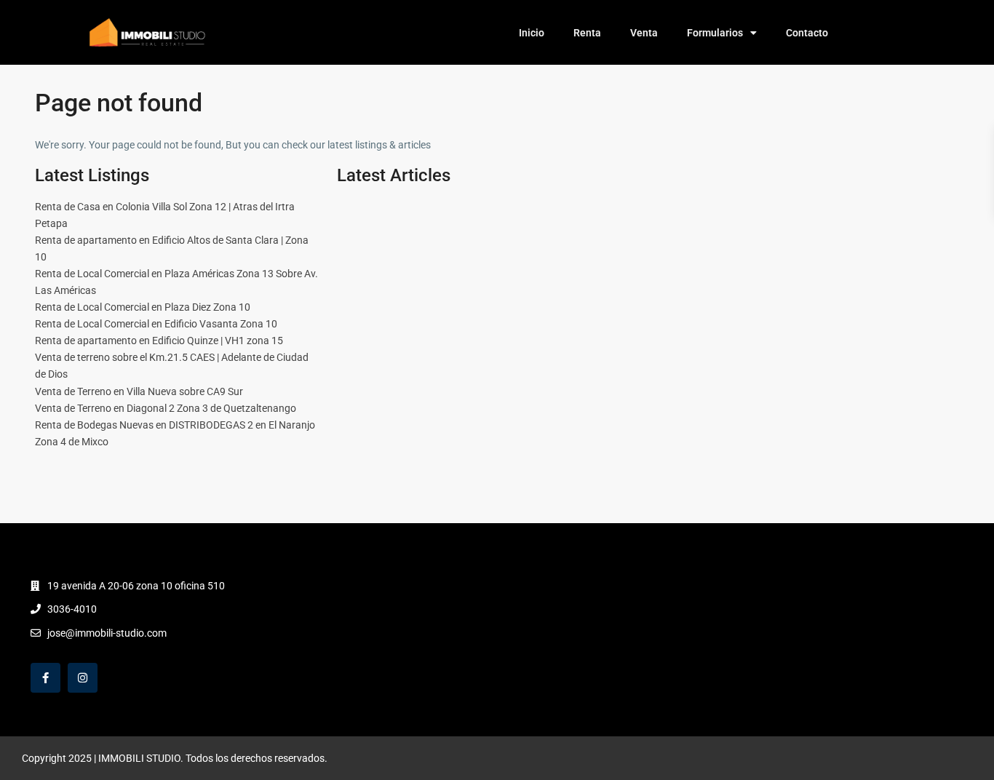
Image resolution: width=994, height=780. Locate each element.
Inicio (531, 33)
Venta (644, 33)
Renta (587, 33)
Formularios (715, 33)
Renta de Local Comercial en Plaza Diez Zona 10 (142, 307)
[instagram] (83, 678)
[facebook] (45, 678)
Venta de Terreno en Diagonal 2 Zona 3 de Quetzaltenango (165, 408)
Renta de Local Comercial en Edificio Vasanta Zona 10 (156, 324)
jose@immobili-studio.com (107, 633)
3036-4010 (72, 609)
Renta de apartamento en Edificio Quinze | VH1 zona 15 (159, 340)
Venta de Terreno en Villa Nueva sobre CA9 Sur (139, 391)
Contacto (807, 33)
